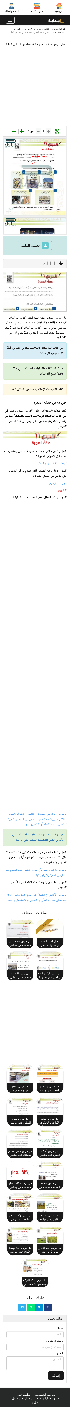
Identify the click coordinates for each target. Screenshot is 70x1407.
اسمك (60, 1328)
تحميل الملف (31, 245)
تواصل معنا (35, 1402)
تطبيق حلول (23, 1394)
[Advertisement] (35, 87)
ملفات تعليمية (43, 29)
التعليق (60, 1353)
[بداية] (56, 20)
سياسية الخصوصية (44, 1394)
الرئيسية (59, 11)
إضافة (56, 1375)
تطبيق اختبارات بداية (48, 1398)
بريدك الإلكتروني (54, 1340)
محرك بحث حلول (22, 1398)
